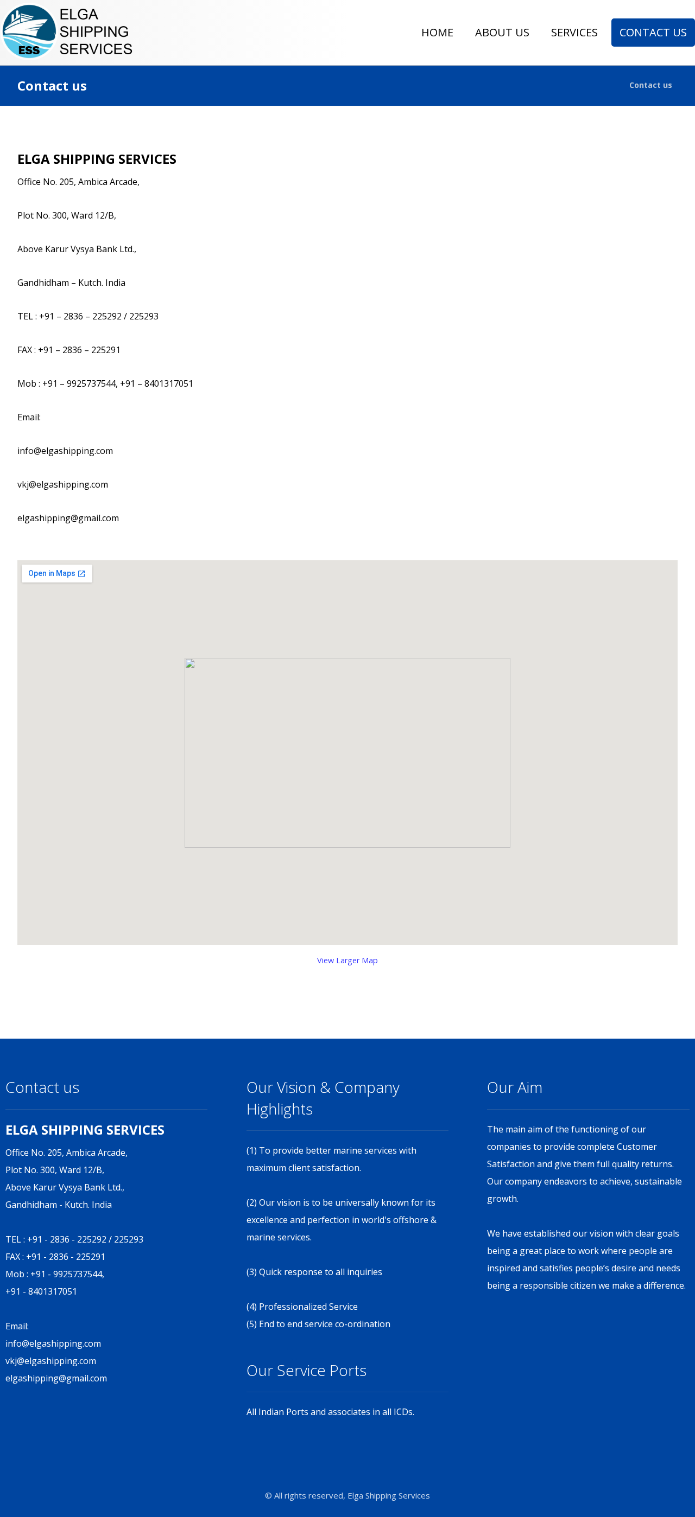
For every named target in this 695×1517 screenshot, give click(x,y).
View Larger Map (347, 960)
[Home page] (607, 85)
